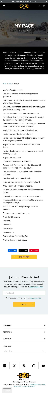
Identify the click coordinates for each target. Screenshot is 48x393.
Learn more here (37, 286)
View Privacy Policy (35, 384)
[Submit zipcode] (43, 351)
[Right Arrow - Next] (46, 1)
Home (4, 84)
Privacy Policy (35, 298)
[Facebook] (4, 365)
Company (7, 325)
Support (7, 338)
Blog (10, 84)
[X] (14, 365)
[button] (4, 6)
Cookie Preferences (28, 386)
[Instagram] (33, 365)
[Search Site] (39, 6)
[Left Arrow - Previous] (1, 1)
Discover (7, 332)
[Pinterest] (24, 365)
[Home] (24, 6)
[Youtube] (43, 365)
